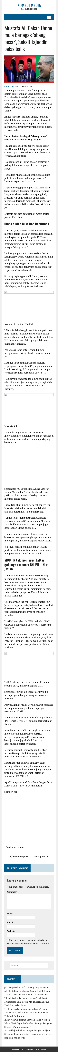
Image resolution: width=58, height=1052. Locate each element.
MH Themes (42, 1049)
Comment (12, 891)
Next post (39, 856)
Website (11, 931)
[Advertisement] (29, 466)
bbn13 (17, 87)
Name (10, 913)
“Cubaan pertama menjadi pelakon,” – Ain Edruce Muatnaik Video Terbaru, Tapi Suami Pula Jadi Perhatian (26, 1012)
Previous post (20, 856)
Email (10, 922)
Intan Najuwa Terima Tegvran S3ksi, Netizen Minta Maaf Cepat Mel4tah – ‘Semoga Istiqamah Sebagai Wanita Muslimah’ (28, 1023)
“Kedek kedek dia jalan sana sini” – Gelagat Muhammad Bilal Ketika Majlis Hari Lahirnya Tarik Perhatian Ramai (26, 1002)
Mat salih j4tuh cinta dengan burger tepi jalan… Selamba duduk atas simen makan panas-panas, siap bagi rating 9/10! (28, 1034)
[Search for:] (29, 965)
